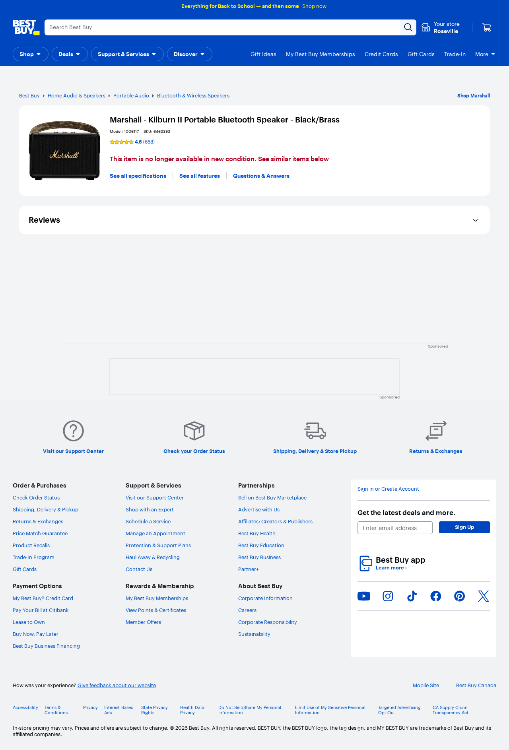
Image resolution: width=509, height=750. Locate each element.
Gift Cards (25, 569)
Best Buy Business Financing (46, 646)
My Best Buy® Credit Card (43, 598)
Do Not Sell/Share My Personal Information (249, 710)
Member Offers (143, 622)
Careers (247, 610)
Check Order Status (36, 497)
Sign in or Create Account (388, 489)
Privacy (90, 707)
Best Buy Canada (476, 685)
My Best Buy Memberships (157, 598)
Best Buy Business (259, 557)
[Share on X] (483, 596)
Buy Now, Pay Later (35, 634)
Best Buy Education (261, 545)
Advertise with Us (259, 509)
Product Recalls (31, 545)
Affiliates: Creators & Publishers (275, 521)
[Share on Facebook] (435, 596)
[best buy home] (26, 27)
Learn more (391, 568)
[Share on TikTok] (412, 596)
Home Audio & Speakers (76, 95)
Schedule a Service (148, 521)
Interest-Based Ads (119, 710)
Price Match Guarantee (40, 533)
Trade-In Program (33, 557)
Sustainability (254, 634)
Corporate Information (265, 598)
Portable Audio (131, 95)
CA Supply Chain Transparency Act (450, 710)
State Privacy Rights (154, 710)
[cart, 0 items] (487, 27)
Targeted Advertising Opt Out (399, 710)
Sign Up (464, 527)
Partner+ (248, 569)
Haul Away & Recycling (153, 557)
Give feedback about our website (117, 685)
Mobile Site (426, 685)
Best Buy (29, 95)
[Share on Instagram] (387, 596)
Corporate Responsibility (267, 622)
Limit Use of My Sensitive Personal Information (330, 710)
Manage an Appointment (155, 533)
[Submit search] (408, 27)
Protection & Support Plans (158, 545)
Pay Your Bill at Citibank (41, 610)
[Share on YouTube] (363, 596)
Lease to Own (29, 622)
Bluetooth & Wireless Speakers (193, 95)
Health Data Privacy (192, 710)
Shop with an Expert (150, 509)
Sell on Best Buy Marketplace (272, 497)
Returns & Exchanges (38, 521)
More (481, 54)
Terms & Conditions (56, 710)
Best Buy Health (257, 533)
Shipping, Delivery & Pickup (45, 509)
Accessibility (25, 707)
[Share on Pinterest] (459, 596)
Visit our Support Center (155, 497)
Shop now (314, 6)
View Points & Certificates (156, 610)
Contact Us (139, 569)
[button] (31, 54)
